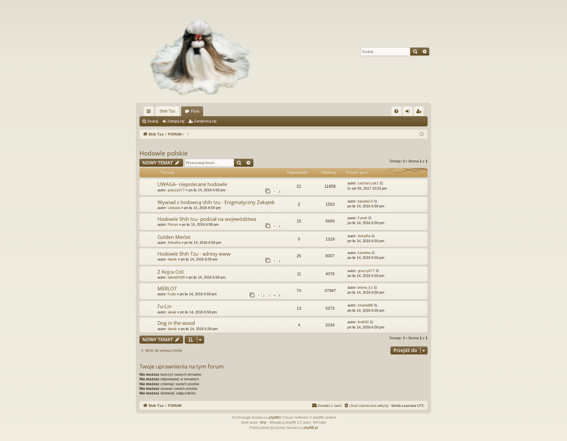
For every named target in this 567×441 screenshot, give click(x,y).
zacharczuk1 (368, 183)
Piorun (173, 224)
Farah (362, 218)
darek (172, 259)
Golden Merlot (174, 237)
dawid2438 (176, 277)
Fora (195, 111)
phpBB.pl (311, 428)
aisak (172, 312)
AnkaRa (174, 242)
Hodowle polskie (163, 153)
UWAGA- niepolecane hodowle (192, 184)
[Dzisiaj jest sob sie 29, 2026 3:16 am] (421, 134)
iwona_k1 (365, 287)
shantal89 (365, 305)
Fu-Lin (165, 306)
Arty (263, 422)
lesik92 (363, 322)
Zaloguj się (175, 121)
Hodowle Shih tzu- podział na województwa (207, 219)
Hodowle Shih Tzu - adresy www (194, 253)
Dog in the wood (176, 323)
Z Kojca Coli (171, 271)
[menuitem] (396, 111)
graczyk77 (176, 190)
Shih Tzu (167, 111)
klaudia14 (365, 201)
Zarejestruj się (205, 121)
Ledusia (174, 208)
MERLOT (167, 288)
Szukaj (152, 121)
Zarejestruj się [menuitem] (420, 112)
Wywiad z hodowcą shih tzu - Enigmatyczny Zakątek (216, 202)
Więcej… (150, 112)
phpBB (274, 417)
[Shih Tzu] (197, 51)
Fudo (172, 294)
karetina (364, 253)
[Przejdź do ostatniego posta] (382, 183)
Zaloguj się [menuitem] (408, 112)
